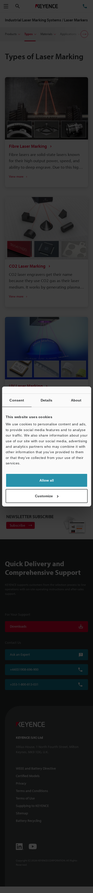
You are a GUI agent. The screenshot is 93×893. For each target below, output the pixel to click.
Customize (44, 496)
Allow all (46, 480)
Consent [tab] (16, 400)
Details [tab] (47, 400)
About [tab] (76, 400)
